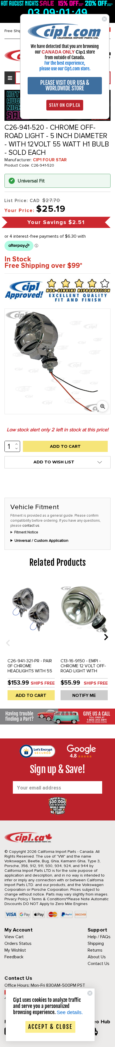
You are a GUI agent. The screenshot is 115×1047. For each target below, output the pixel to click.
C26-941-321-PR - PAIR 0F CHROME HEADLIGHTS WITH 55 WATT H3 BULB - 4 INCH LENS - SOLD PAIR (31, 671)
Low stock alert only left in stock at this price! (57, 430)
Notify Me (84, 695)
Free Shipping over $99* (43, 266)
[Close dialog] (104, 19)
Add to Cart (31, 695)
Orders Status (18, 943)
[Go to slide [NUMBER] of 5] (5, 636)
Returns (95, 950)
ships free (43, 683)
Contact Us (98, 963)
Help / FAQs (99, 937)
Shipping (96, 943)
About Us (97, 957)
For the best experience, (64, 63)
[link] (65, 31)
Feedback (13, 957)
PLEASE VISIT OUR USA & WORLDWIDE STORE (64, 85)
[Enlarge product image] (102, 406)
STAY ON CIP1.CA (64, 105)
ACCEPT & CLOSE (50, 1026)
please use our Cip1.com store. (64, 68)
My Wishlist (15, 950)
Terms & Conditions (48, 899)
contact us (30, 525)
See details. (70, 1012)
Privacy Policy (16, 899)
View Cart (14, 937)
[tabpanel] (31, 641)
